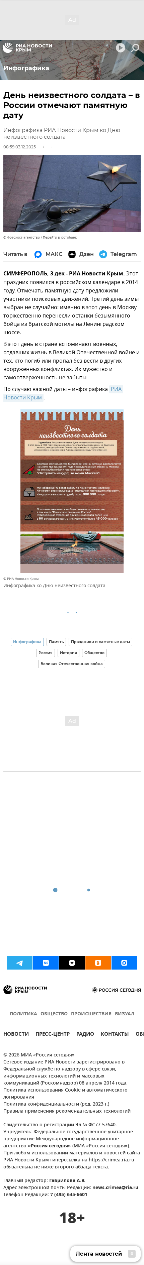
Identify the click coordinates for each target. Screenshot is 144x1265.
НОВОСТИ (16, 1035)
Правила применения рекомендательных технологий (67, 1111)
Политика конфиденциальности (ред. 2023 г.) (56, 1104)
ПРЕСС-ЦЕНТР (52, 1035)
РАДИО (85, 1035)
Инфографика (27, 641)
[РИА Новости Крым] (27, 47)
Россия (46, 652)
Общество (94, 652)
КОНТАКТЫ (115, 1035)
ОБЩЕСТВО (54, 1014)
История (68, 652)
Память (56, 641)
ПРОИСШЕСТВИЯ (91, 1014)
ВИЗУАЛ (124, 1014)
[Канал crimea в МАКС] (124, 963)
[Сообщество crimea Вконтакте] (46, 963)
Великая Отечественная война (72, 663)
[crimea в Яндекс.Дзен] (72, 963)
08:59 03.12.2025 (19, 146)
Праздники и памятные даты (100, 641)
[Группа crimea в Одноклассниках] (98, 963)
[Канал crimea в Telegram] (19, 963)
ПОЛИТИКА (23, 1014)
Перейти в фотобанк (60, 237)
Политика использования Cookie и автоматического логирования (65, 1094)
